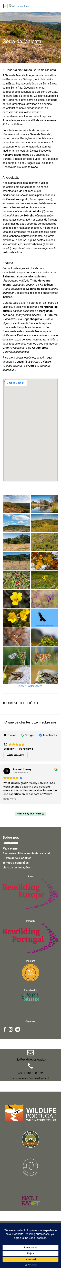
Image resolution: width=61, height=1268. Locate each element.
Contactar (10, 843)
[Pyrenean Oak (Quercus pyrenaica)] (44, 561)
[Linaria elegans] (44, 599)
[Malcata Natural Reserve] (16, 504)
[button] (28, 735)
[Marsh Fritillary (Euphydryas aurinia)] (44, 656)
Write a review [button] (15, 755)
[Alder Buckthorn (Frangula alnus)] (16, 580)
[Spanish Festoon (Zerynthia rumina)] (16, 656)
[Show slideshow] (30, 685)
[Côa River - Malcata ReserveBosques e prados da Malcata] (44, 504)
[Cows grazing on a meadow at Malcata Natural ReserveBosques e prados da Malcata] (16, 561)
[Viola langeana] (16, 599)
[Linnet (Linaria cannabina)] (44, 636)
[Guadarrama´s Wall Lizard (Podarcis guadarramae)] (44, 674)
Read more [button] (9, 798)
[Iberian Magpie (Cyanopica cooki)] (16, 636)
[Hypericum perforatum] (44, 580)
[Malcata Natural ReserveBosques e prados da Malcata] (16, 523)
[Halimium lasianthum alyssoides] (16, 618)
